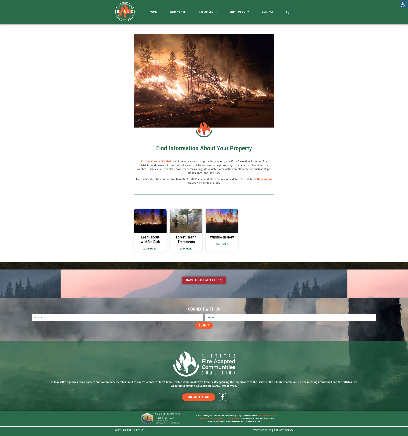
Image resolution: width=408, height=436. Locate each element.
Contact (267, 11)
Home (153, 11)
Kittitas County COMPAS (156, 161)
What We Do (237, 11)
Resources (206, 11)
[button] (287, 12)
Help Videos (264, 179)
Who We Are (178, 11)
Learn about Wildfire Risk (150, 239)
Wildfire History (222, 237)
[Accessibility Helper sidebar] (404, 4)
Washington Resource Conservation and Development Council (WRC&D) (237, 417)
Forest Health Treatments (186, 239)
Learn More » (150, 249)
